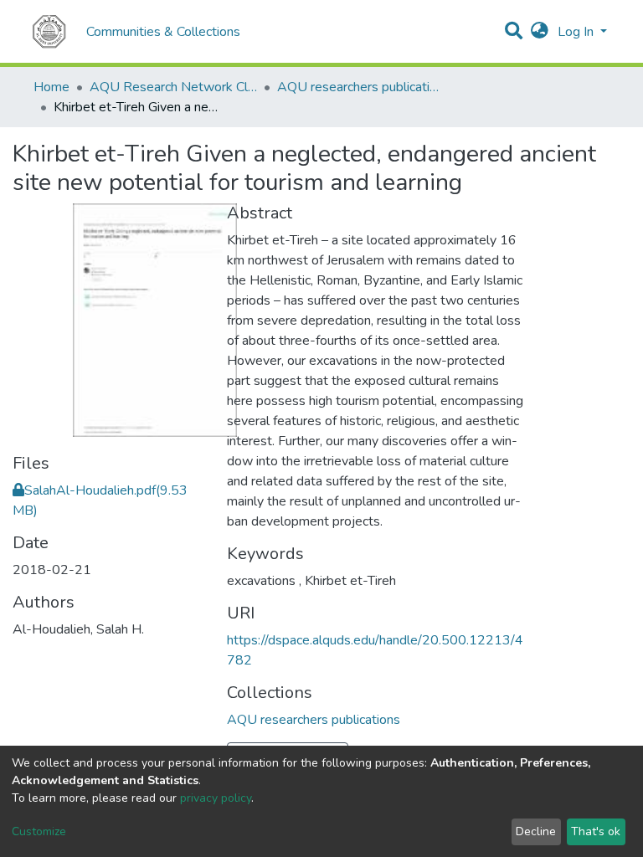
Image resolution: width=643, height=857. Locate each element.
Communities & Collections (163, 32)
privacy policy (215, 798)
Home (51, 87)
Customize (39, 831)
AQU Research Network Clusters (173, 87)
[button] (539, 32)
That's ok (595, 831)
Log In (577, 32)
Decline (536, 831)
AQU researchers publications (361, 87)
